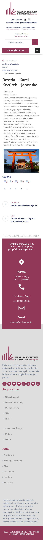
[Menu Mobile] (37, 50)
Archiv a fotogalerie (10, 64)
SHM (7, 413)
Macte (8, 439)
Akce (6, 466)
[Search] (35, 42)
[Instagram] (9, 384)
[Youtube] (19, 384)
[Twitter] (14, 384)
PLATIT (8, 419)
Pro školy (8, 477)
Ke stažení (8, 482)
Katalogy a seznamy (13, 460)
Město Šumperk (12, 397)
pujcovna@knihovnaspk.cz (21, 322)
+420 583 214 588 (21, 301)
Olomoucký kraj (12, 408)
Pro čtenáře (9, 471)
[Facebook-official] (4, 384)
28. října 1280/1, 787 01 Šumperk (21, 278)
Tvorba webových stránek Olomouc (24, 533)
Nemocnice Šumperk (14, 428)
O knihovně (9, 455)
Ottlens (8, 434)
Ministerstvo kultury (14, 402)
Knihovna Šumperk (10, 70)
